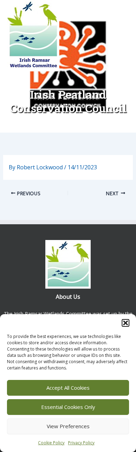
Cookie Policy (51, 443)
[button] (125, 322)
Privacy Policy (81, 443)
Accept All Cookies (68, 387)
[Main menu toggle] (118, 38)
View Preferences (68, 426)
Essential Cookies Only (68, 406)
